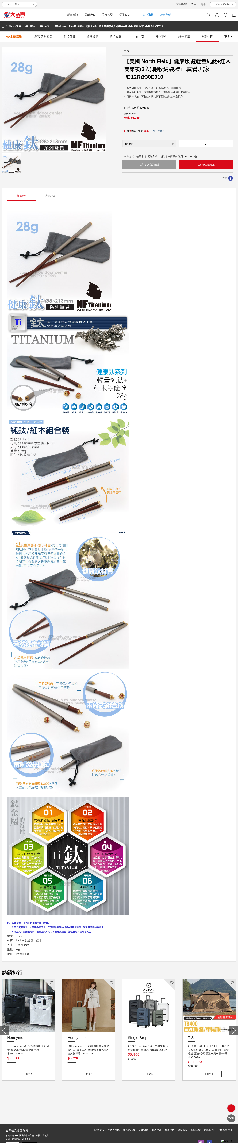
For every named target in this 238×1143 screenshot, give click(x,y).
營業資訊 (72, 14)
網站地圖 (182, 1130)
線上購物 (148, 14)
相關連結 (196, 1130)
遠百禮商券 (129, 1130)
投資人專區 (114, 1130)
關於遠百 (99, 1130)
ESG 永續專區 (224, 1130)
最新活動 (89, 14)
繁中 (194, 4)
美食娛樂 (107, 14)
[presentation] (4, 1030)
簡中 (203, 4)
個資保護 (156, 1130)
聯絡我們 (209, 1130)
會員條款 (169, 1130)
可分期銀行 (159, 130)
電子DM (124, 14)
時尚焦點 (165, 14)
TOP (231, 1118)
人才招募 (143, 1130)
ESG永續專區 (181, 4)
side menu (231, 1108)
